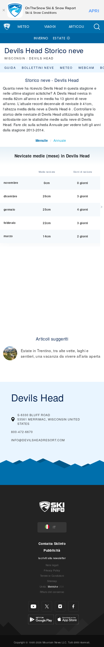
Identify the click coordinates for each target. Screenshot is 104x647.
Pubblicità (52, 550)
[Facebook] (73, 606)
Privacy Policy (52, 570)
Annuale (59, 140)
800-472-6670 (22, 432)
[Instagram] (60, 606)
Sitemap (52, 581)
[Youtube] (33, 606)
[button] (96, 27)
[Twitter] (47, 606)
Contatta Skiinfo (52, 543)
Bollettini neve (38, 67)
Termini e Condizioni (52, 575)
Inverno (41, 38)
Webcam (86, 67)
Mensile (42, 140)
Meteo (24, 26)
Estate (59, 38)
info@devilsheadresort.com (38, 440)
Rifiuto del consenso (52, 592)
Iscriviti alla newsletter (52, 558)
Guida (10, 67)
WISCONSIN (14, 58)
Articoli (76, 26)
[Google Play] (41, 618)
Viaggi (50, 26)
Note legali (52, 565)
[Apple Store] (67, 618)
